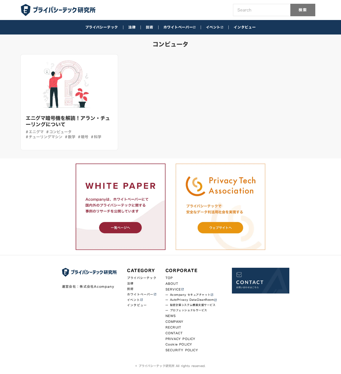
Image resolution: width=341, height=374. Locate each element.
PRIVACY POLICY (181, 339)
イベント (213, 27)
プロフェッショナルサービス (188, 310)
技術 (149, 27)
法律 (132, 27)
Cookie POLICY (179, 344)
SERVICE (173, 289)
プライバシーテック (101, 27)
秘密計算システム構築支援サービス (193, 305)
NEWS (171, 316)
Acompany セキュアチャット (190, 295)
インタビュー (245, 27)
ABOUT (172, 284)
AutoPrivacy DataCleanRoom (192, 300)
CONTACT (174, 333)
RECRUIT (173, 327)
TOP (169, 278)
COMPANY (174, 322)
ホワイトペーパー (178, 27)
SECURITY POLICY (182, 350)
